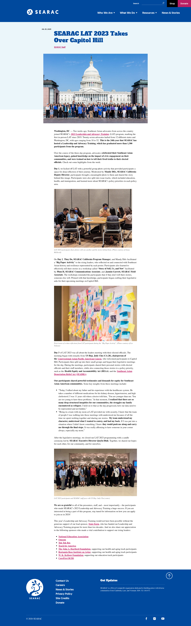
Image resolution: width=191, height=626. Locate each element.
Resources (148, 12)
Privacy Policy (64, 593)
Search (136, 3)
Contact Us (62, 580)
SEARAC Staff (60, 47)
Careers (60, 585)
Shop (172, 3)
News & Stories (171, 12)
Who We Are (105, 12)
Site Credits (62, 598)
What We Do (127, 12)
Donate (184, 3)
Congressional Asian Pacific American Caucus (80, 358)
